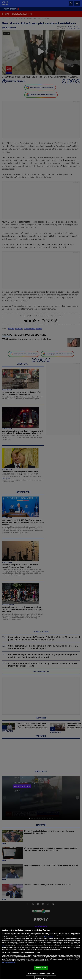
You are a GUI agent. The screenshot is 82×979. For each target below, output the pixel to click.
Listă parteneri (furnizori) (8, 962)
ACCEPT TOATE (41, 968)
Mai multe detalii (48, 937)
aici (3, 945)
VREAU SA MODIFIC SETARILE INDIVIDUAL (41, 973)
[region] (41, 953)
